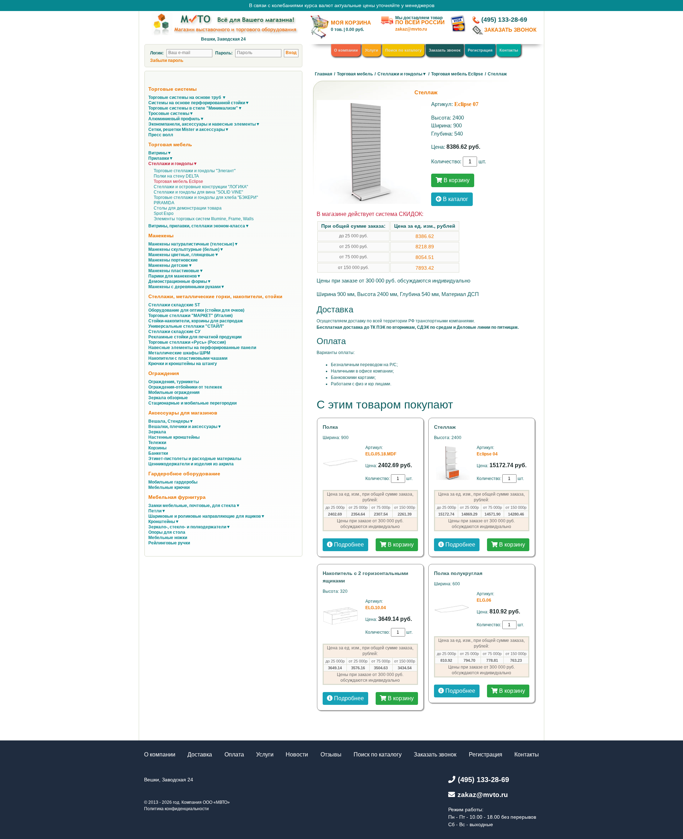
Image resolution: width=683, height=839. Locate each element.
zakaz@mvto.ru (411, 29)
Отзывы (331, 754)
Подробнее (348, 545)
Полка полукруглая (458, 573)
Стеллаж (445, 427)
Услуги (371, 50)
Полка (330, 427)
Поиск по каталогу (403, 50)
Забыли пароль (166, 60)
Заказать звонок (445, 50)
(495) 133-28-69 (504, 19)
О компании (346, 50)
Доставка (199, 754)
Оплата (234, 754)
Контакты (508, 50)
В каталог (454, 199)
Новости (297, 754)
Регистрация (480, 50)
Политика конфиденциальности (176, 808)
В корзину (456, 180)
